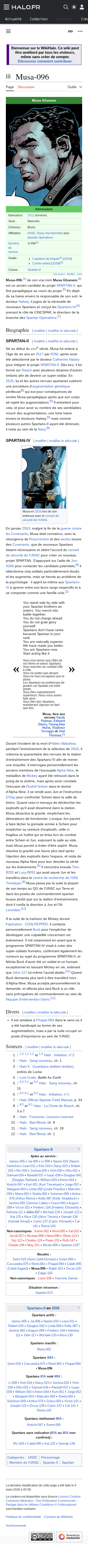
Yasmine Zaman (66, 1278)
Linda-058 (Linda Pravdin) (47, 1189)
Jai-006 (33, 1161)
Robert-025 (16, 1326)
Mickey (32, 776)
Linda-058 (54, 1326)
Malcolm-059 (46, 1396)
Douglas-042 (35, 1326)
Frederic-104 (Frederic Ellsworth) (56, 1207)
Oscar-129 (73, 1268)
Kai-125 (15, 1217)
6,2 (36, 1093)
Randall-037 (35, 1175)
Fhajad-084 (45, 1020)
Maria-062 (22, 1194)
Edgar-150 (45, 1273)
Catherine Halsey (66, 359)
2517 (40, 354)
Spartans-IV (66, 307)
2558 (55, 263)
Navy (40, 233)
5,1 (27, 1082)
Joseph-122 (71, 1212)
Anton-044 (67, 1180)
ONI (55, 354)
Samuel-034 (15, 1175)
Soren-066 (66, 1259)
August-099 (36, 1330)
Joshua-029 (38, 1170)
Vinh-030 (56, 1170)
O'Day (10, 797)
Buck (36, 929)
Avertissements (16, 1525)
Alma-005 (58, 1231)
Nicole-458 (50, 1245)
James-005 (17, 1161)
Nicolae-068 (35, 1236)
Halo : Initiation (55, 1055)
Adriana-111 (15, 1212)
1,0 (22, 1053)
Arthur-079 (36, 1401)
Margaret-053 (16, 1189)
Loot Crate (28, 1077)
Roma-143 (48, 1226)
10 (23, 908)
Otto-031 (72, 1170)
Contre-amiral (41, 263)
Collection (39, 19)
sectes (66, 539)
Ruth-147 (68, 1240)
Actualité (13, 19)
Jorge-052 (72, 1184)
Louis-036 (45, 1278)
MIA (57, 1376)
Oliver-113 (70, 1236)
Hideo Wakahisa (63, 743)
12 (52, 998)
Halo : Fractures (32, 1117)
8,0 (22, 1104)
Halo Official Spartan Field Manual (46, 1100)
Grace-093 (58, 1203)
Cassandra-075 (17, 1264)
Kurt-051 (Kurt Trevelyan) (44, 1184)
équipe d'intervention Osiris (28, 999)
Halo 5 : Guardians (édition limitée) (46, 1066)
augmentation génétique (51, 386)
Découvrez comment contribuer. (45, 61)
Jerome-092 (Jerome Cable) (28, 1203)
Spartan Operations (40, 237)
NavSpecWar (54, 233)
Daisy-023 (61, 1166)
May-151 (33, 1245)
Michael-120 (51, 1212)
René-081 (38, 1264)
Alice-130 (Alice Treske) (41, 1217)
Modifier (71, 274)
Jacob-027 (16, 1236)
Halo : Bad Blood (32, 1122)
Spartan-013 (44, 1292)
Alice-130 (66, 1335)
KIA (43, 1376)
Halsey (24, 301)
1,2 (32, 1053)
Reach (27, 370)
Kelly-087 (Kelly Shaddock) (57, 1198)
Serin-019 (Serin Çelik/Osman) (34, 1259)
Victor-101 (22, 1207)
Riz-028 (21, 1170)
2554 (67, 258)
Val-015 (73, 1231)
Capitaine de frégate (45, 258)
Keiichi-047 (15, 1184)
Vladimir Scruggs (53, 729)
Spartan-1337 (70, 1245)
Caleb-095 (34, 1443)
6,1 (27, 1093)
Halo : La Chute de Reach (54, 1106)
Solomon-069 (59, 1194)
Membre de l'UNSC (24, 1462)
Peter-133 (52, 1240)
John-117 (20, 972)
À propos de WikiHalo (58, 1517)
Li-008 (45, 1161)
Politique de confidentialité (23, 1517)
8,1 (31, 1104)
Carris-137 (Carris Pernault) (52, 1221)
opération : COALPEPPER (27, 924)
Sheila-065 (39, 1194)
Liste (79, 274)
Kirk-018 (44, 1166)
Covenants (20, 544)
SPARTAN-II (65, 285)
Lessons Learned (59, 1117)
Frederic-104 (56, 1330)
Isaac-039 (54, 1175)
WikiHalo (64, 19)
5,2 (36, 1082)
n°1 (66, 1094)
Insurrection (40, 539)
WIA (50, 1357)
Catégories (15, 1457)
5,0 (22, 1082)
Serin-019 (14, 1364)
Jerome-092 (17, 1330)
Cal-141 (70, 1406)
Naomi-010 (51, 1321)
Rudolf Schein (37, 786)
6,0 (22, 1093)
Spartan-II (34, 269)
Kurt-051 (58, 1392)
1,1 (27, 1053)
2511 (31, 215)
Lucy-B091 (27, 872)
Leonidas (13, 910)
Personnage (50, 1457)
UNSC (31, 233)
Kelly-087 (71, 1326)
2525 (10, 381)
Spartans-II (43, 1149)
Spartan (68, 1462)
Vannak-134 (66, 1443)
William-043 (48, 1180)
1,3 (41, 1053)
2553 (38, 511)
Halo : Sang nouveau (36, 1061)
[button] (8, 31)
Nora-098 (53, 1236)
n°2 (71, 1055)
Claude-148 (16, 1245)
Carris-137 (54, 1406)
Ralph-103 (56, 1268)
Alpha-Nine (65, 770)
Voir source (59, 274)
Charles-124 (33, 1240)
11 (68, 971)
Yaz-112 (16, 1240)
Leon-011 (29, 1166)
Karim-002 (41, 1231)
